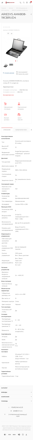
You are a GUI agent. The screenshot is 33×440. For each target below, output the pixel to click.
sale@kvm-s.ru (17, 411)
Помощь (4, 401)
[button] (15, 61)
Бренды (4, 392)
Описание (6, 129)
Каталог (4, 388)
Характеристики (21, 129)
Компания (5, 396)
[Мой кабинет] (27, 3)
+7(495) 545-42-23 (17, 407)
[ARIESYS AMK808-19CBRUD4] (16, 48)
